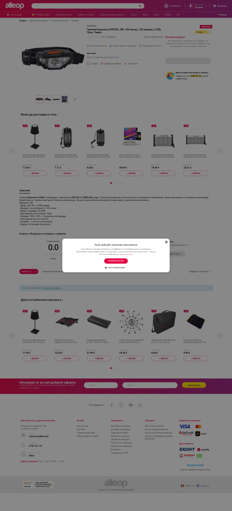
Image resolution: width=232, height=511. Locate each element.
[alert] (116, 255)
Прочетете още (126, 254)
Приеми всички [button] (116, 261)
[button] (116, 267)
